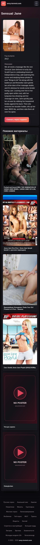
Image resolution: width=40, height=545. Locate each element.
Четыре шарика (9, 427)
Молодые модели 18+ (14, 535)
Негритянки (10, 507)
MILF (26, 516)
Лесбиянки (7, 516)
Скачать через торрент (17, 119)
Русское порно (9, 502)
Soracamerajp (29, 535)
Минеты (20, 507)
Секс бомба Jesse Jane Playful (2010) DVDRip (20, 367)
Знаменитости (29, 530)
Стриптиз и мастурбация (13, 526)
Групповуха (30, 507)
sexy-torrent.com (25, 540)
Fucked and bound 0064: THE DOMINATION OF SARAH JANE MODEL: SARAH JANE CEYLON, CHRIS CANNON (20, 189)
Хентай (24, 521)
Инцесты (16, 521)
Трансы (34, 516)
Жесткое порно (11, 512)
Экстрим (9, 530)
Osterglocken (8, 486)
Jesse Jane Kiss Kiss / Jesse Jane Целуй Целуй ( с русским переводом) (18, 249)
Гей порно (18, 516)
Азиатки (34, 502)
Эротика (18, 530)
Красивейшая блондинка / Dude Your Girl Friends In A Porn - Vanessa (18, 308)
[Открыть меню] (36, 3)
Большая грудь (30, 526)
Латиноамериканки (27, 512)
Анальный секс (22, 502)
